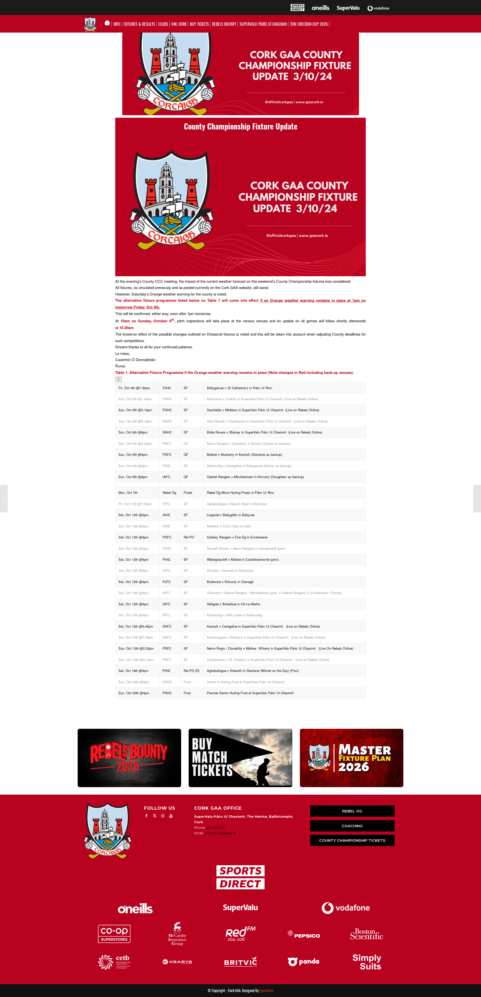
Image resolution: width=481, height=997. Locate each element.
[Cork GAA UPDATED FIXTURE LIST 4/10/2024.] (477, 498)
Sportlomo (266, 990)
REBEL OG (352, 811)
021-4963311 (215, 827)
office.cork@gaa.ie (220, 833)
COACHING (352, 825)
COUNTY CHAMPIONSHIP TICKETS (352, 840)
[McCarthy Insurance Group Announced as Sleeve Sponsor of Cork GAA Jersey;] (4, 498)
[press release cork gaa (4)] (240, 74)
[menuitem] (108, 24)
